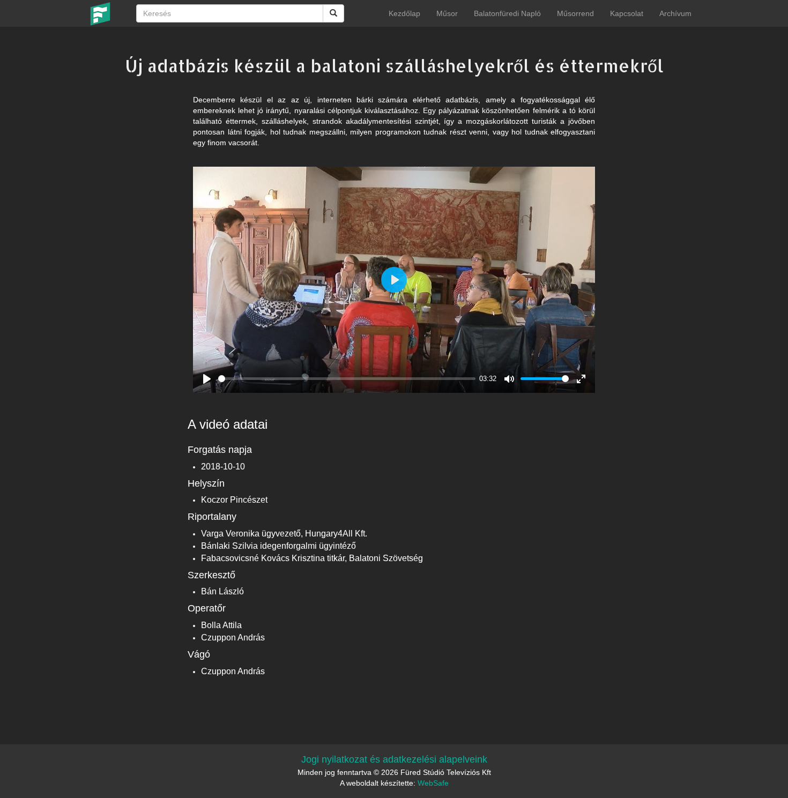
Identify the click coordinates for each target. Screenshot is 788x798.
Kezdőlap (404, 13)
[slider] (346, 379)
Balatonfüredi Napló (507, 13)
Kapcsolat (626, 13)
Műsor (447, 13)
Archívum (675, 13)
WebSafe (433, 783)
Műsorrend (575, 13)
